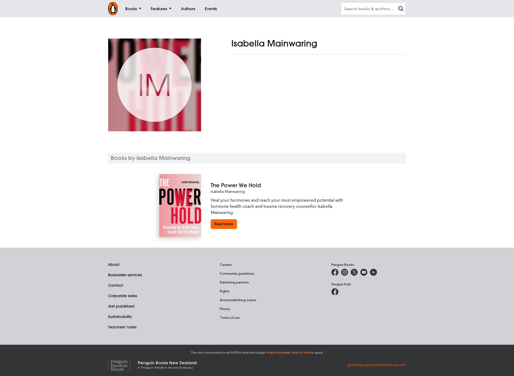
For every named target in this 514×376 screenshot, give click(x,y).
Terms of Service (302, 352)
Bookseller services (125, 275)
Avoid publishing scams (238, 299)
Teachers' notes (122, 327)
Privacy (225, 308)
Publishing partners (234, 282)
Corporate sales (122, 295)
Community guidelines (237, 273)
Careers (226, 264)
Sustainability (120, 316)
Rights (224, 291)
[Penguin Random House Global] (123, 364)
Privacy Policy (275, 352)
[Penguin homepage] (113, 8)
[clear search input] (400, 9)
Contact (115, 285)
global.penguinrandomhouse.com (376, 364)
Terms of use (230, 317)
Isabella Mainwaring (228, 191)
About (113, 264)
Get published (121, 306)
